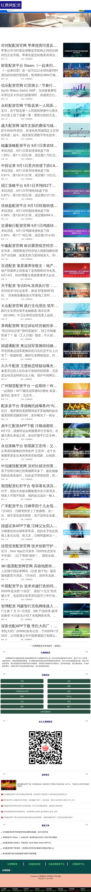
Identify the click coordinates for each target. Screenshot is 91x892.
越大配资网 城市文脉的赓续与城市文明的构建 (38, 125)
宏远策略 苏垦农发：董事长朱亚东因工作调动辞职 (42, 645)
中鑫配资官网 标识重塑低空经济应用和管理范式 (40, 245)
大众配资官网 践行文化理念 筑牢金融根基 (35, 305)
